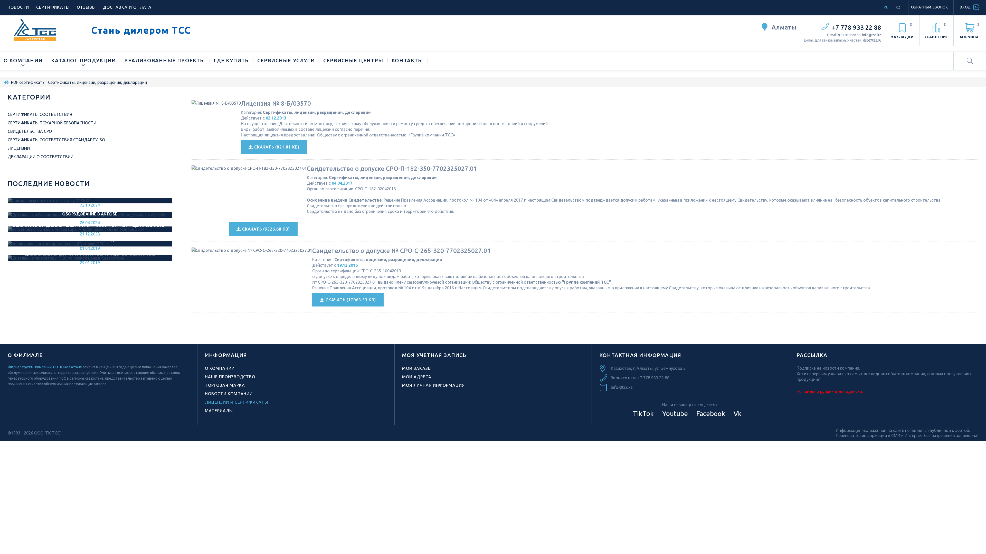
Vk (737, 413)
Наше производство (230, 376)
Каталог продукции (83, 60)
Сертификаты (53, 7)
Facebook (710, 413)
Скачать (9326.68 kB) (265, 229)
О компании (23, 60)
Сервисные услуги (286, 60)
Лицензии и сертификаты (236, 402)
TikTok (643, 413)
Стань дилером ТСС (141, 30)
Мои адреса (416, 376)
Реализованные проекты (164, 60)
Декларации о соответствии (40, 156)
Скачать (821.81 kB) (276, 147)
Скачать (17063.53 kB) (350, 300)
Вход (965, 7)
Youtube (674, 413)
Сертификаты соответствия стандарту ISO (56, 139)
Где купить (231, 60)
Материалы (219, 410)
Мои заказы (417, 368)
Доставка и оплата (127, 7)
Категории (29, 97)
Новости (18, 7)
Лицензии (19, 148)
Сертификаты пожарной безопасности (52, 123)
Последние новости (49, 183)
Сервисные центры (353, 60)
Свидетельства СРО (30, 131)
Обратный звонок (929, 7)
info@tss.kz (871, 35)
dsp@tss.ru (872, 40)
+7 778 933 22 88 (856, 27)
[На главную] (6, 82)
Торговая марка (225, 385)
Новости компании (229, 393)
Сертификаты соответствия (40, 114)
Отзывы (86, 7)
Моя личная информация (433, 385)
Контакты (407, 60)
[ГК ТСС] (45, 30)
